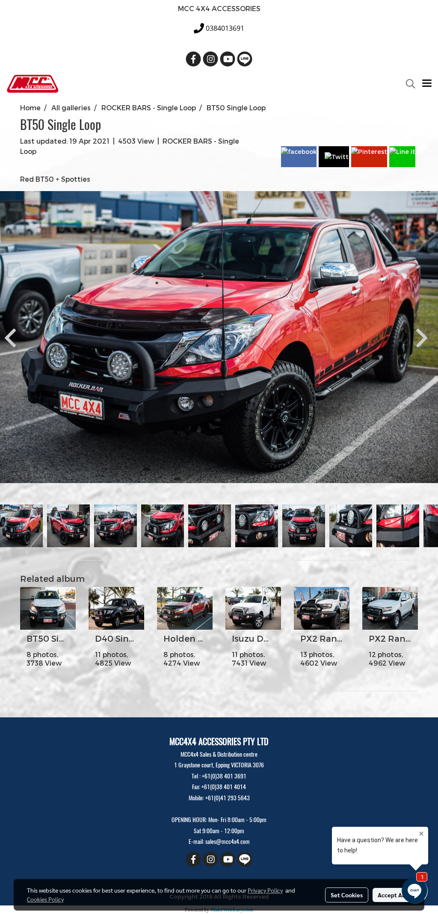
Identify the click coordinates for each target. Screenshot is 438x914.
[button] (407, 83)
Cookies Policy (45, 899)
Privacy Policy (265, 890)
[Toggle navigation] (426, 83)
